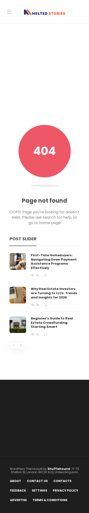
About (15, 481)
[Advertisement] (44, 78)
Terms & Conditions (50, 500)
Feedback (18, 490)
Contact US (37, 481)
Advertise (18, 500)
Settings (39, 490)
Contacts (62, 481)
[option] (44, 294)
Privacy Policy (65, 490)
